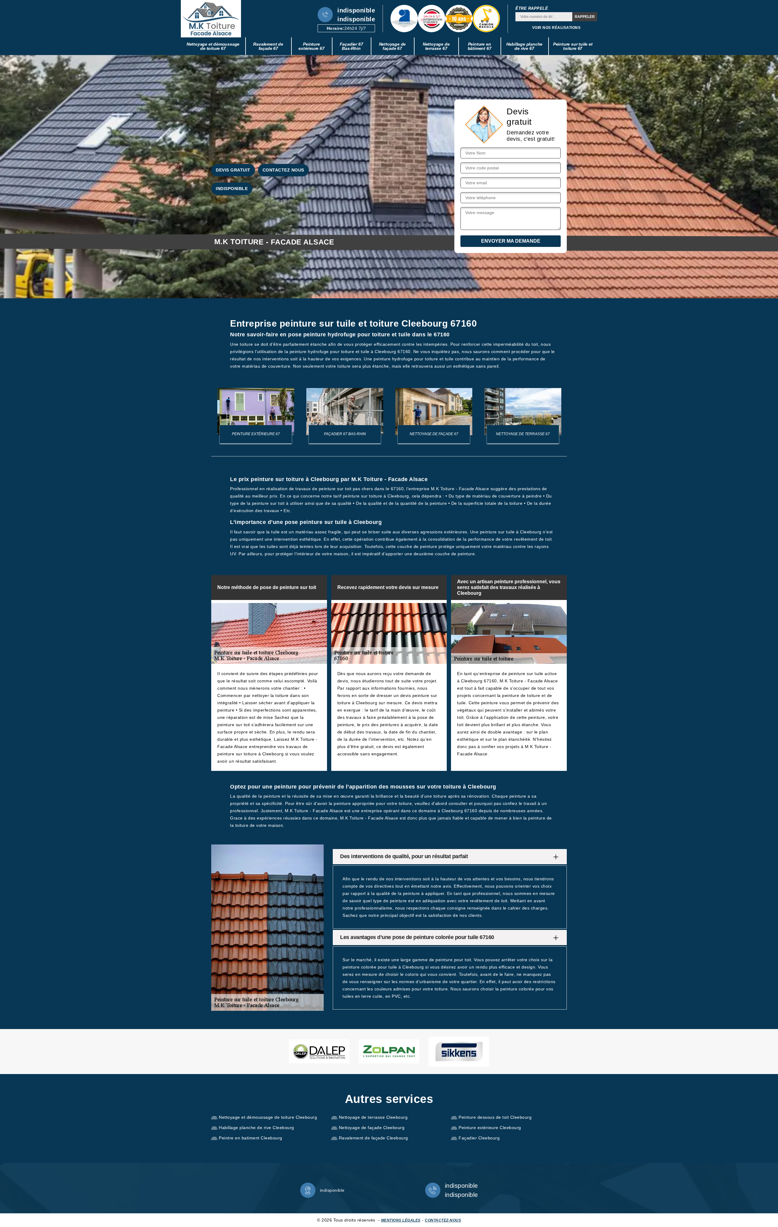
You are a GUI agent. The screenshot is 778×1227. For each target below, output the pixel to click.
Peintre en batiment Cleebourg (250, 1137)
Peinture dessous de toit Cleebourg (495, 1117)
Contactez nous (283, 170)
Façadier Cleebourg (479, 1137)
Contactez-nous (443, 1220)
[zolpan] (389, 1051)
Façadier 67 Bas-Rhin (351, 46)
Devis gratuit (233, 170)
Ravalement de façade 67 (268, 46)
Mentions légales (401, 1220)
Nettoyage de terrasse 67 (436, 46)
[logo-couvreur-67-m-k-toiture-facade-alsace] (211, 18)
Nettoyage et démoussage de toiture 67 (213, 46)
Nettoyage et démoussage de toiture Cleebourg (268, 1117)
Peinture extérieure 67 (311, 46)
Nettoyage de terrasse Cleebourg (373, 1117)
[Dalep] (319, 1051)
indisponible (356, 10)
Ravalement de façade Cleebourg (373, 1137)
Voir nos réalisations (556, 28)
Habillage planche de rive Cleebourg (256, 1127)
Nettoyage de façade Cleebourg (372, 1127)
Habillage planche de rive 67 (524, 46)
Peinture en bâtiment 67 (479, 46)
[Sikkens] (459, 1051)
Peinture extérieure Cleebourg (490, 1127)
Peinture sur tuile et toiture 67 (573, 46)
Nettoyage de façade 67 (392, 46)
